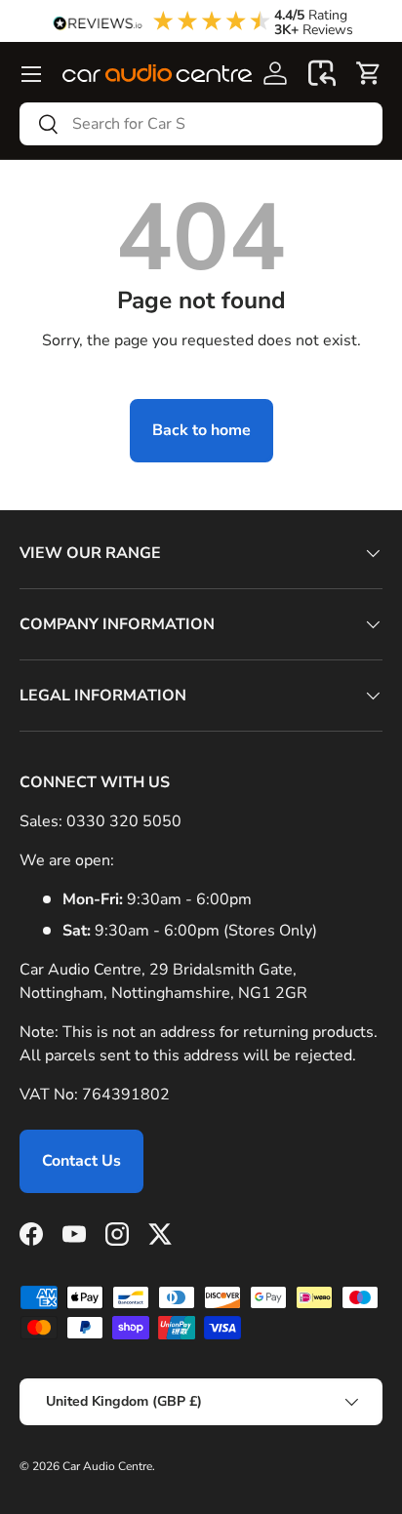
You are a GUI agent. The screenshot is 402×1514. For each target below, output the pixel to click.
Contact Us (81, 1161)
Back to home (201, 430)
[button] (322, 73)
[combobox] (201, 123)
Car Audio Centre (107, 1466)
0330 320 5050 (123, 821)
